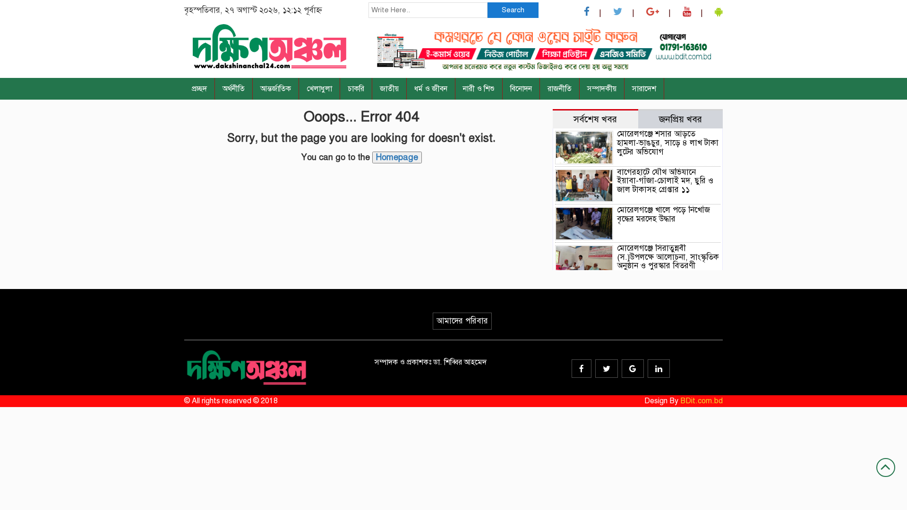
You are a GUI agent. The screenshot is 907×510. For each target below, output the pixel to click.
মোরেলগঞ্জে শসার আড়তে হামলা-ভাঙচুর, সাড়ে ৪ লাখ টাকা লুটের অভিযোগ (668, 142)
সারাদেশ (644, 89)
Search (513, 10)
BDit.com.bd (701, 401)
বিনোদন (521, 89)
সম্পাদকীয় (601, 89)
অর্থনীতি (233, 89)
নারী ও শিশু (479, 89)
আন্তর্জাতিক (275, 89)
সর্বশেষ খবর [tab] (595, 119)
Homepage (397, 157)
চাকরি (356, 89)
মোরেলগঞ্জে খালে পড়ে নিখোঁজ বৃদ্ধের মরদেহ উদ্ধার (663, 214)
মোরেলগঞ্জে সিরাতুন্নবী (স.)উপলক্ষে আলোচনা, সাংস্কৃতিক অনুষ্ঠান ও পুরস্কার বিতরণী (668, 257)
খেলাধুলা (319, 89)
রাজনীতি (560, 89)
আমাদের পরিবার (462, 321)
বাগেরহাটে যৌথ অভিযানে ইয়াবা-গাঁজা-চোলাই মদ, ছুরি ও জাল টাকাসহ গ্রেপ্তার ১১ (665, 181)
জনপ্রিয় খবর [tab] (680, 119)
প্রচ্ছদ (199, 89)
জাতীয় (389, 89)
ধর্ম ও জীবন (430, 89)
